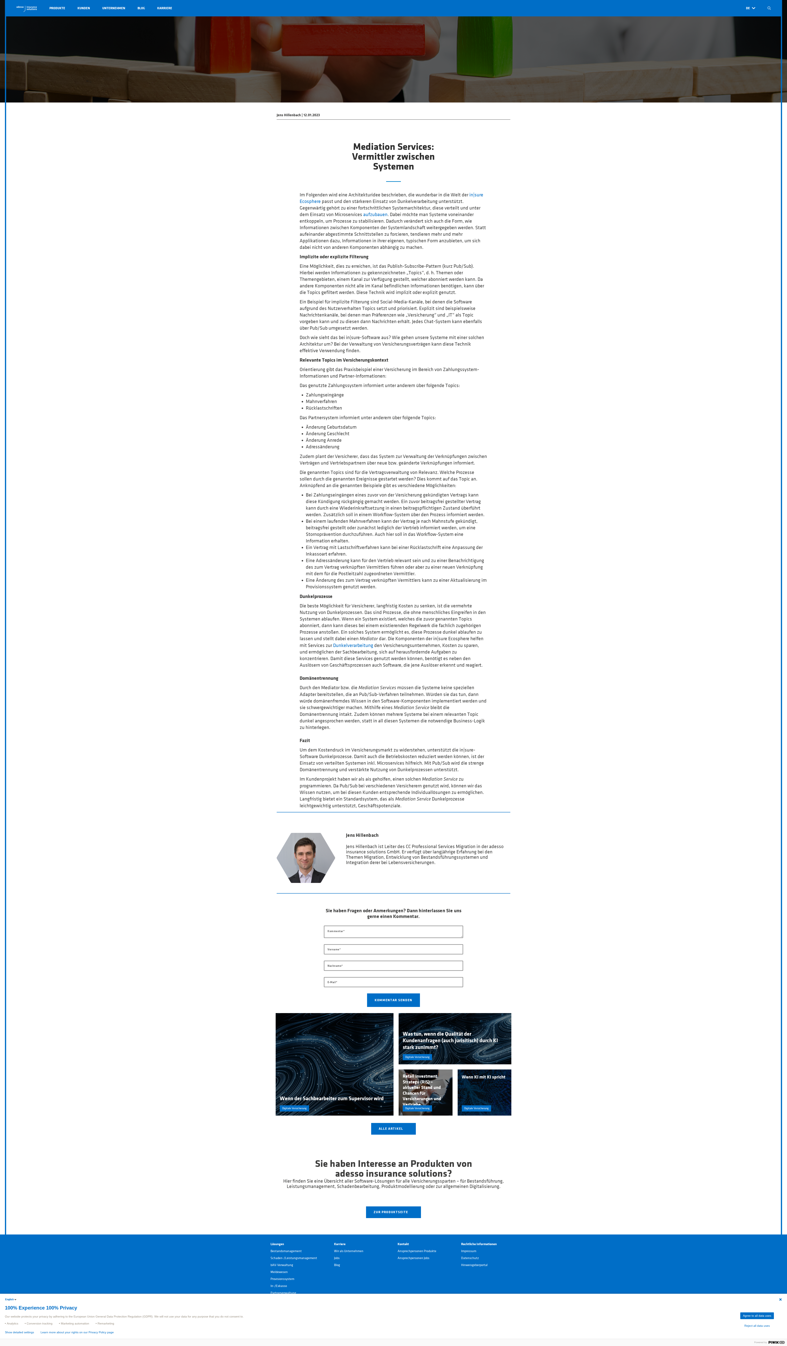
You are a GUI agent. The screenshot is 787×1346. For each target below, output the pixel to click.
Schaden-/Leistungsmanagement (294, 1258)
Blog (337, 1265)
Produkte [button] (57, 8)
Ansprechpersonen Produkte (417, 1251)
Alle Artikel (391, 1129)
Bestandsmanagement (286, 1251)
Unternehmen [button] (113, 8)
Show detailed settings (19, 1332)
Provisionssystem (282, 1279)
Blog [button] (141, 8)
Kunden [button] (83, 8)
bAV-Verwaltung (282, 1265)
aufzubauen (375, 214)
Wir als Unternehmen (348, 1251)
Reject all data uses (757, 1325)
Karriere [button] (164, 8)
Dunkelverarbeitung (353, 645)
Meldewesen (279, 1272)
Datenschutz (470, 1258)
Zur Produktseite (391, 1212)
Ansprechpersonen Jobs (413, 1258)
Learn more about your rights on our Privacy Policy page (77, 1332)
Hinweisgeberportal (474, 1265)
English (9, 1299)
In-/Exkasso (279, 1286)
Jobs (337, 1258)
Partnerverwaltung (283, 1293)
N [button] (769, 8)
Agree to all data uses (757, 1315)
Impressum (468, 1251)
